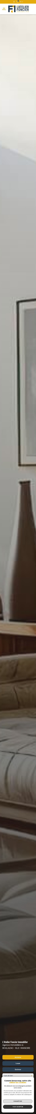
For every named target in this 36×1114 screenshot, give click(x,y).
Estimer (18, 1069)
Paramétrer (18, 1101)
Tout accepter (17, 1107)
